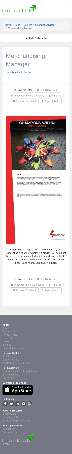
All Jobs (7, 356)
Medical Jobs (9, 413)
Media (6, 341)
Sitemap (7, 344)
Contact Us (8, 331)
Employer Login (11, 374)
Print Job (56, 95)
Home (8, 24)
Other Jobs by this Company (28, 95)
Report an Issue (11, 432)
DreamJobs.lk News (13, 348)
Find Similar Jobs (48, 89)
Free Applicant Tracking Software (20, 371)
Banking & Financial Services (39, 24)
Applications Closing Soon (16, 362)
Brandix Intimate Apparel (19, 72)
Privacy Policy (10, 334)
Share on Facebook (25, 101)
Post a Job (8, 377)
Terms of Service (11, 338)
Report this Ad (51, 101)
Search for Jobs (11, 359)
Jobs (17, 24)
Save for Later (24, 89)
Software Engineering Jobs (17, 420)
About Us (7, 328)
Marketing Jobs (11, 417)
